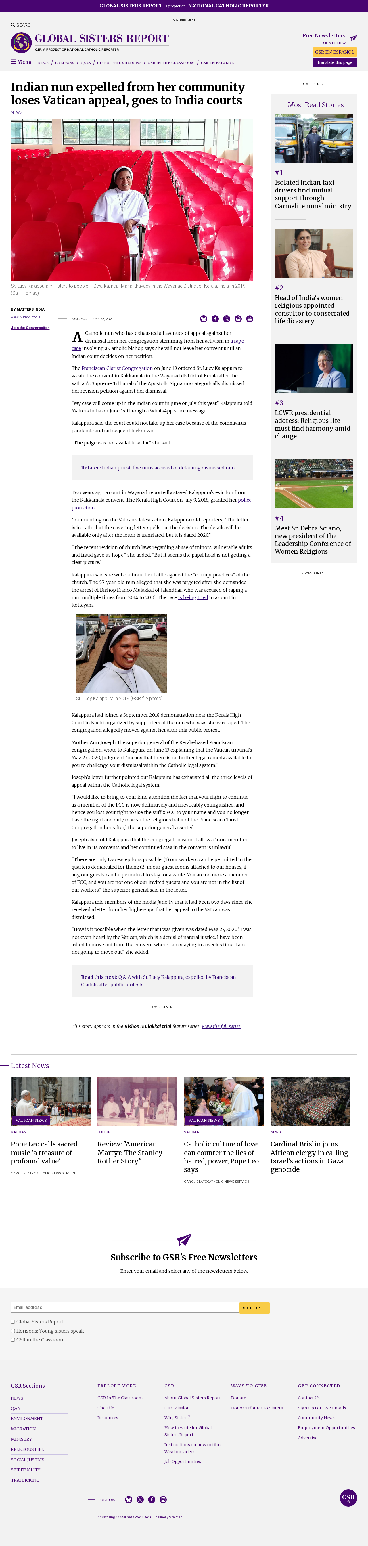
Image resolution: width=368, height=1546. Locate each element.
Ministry (21, 1439)
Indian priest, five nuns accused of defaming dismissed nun (158, 468)
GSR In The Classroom (120, 1397)
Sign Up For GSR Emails (322, 1408)
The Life (105, 1408)
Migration (23, 1429)
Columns (64, 63)
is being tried (193, 597)
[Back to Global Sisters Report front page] (90, 42)
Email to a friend (238, 318)
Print (249, 318)
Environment (27, 1418)
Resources (107, 1417)
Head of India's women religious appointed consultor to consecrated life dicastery (312, 309)
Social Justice (27, 1459)
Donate (238, 1397)
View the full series (221, 1026)
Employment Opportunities (326, 1427)
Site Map (175, 1517)
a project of (184, 6)
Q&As (86, 63)
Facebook (151, 1499)
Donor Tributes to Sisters (257, 1408)
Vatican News (31, 1120)
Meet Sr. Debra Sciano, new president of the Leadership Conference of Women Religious (313, 540)
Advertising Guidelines (114, 1517)
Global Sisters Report (348, 1498)
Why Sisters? (177, 1417)
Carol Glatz (22, 1173)
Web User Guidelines (150, 1517)
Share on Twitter (226, 318)
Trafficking (25, 1480)
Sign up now (334, 43)
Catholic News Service (55, 1173)
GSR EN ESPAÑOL (334, 52)
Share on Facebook (215, 318)
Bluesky (128, 1499)
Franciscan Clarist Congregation (117, 368)
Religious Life (27, 1449)
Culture (105, 1132)
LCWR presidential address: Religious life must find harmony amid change (312, 424)
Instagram (163, 1499)
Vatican (18, 1132)
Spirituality (25, 1469)
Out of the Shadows (119, 63)
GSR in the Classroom (171, 63)
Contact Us (309, 1397)
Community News (316, 1417)
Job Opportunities (182, 1461)
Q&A (15, 1408)
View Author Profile (25, 317)
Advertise (307, 1437)
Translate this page (334, 62)
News (43, 63)
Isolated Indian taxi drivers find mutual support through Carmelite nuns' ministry (313, 194)
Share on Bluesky (203, 318)
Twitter (140, 1499)
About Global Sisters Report (192, 1397)
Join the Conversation (30, 328)
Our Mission (177, 1408)
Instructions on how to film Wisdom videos (192, 1448)
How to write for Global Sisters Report (188, 1431)
